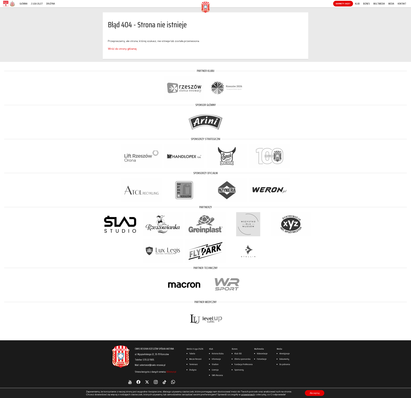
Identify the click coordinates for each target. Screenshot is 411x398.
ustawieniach (248, 394)
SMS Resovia (217, 375)
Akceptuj (314, 393)
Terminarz (193, 364)
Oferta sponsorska (242, 359)
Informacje (216, 359)
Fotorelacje (262, 359)
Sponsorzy (239, 369)
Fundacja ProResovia (243, 364)
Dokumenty (284, 359)
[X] (147, 382)
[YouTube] (130, 382)
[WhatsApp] (173, 382)
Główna (23, 4)
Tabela (192, 353)
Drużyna (50, 4)
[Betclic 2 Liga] (5, 6)
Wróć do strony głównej (122, 48)
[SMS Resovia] (12, 6)
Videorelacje (262, 353)
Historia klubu (218, 353)
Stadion (215, 364)
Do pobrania (284, 364)
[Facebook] (138, 382)
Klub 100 (238, 353)
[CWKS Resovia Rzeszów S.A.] (205, 12)
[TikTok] (164, 382)
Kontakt (402, 4)
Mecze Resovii (195, 359)
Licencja (215, 369)
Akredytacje (284, 353)
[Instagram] (156, 382)
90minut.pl (171, 372)
